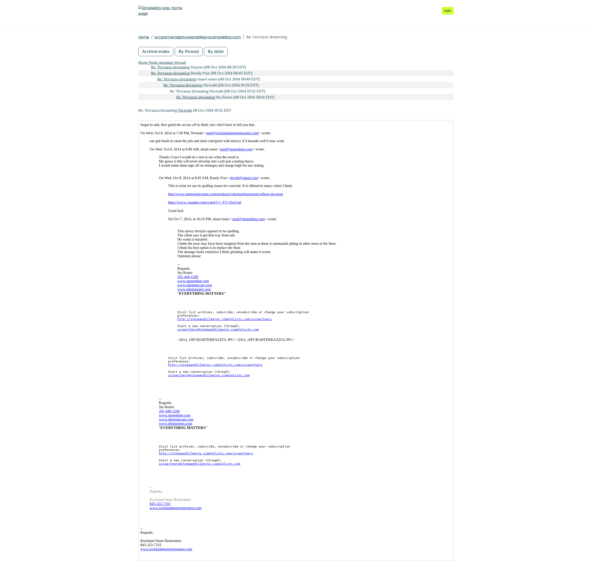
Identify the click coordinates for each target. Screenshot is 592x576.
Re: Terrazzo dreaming (170, 67)
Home (143, 37)
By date (216, 51)
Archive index (156, 51)
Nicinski (185, 110)
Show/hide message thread (162, 62)
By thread (189, 51)
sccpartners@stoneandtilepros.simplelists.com (197, 37)
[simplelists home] (160, 10)
